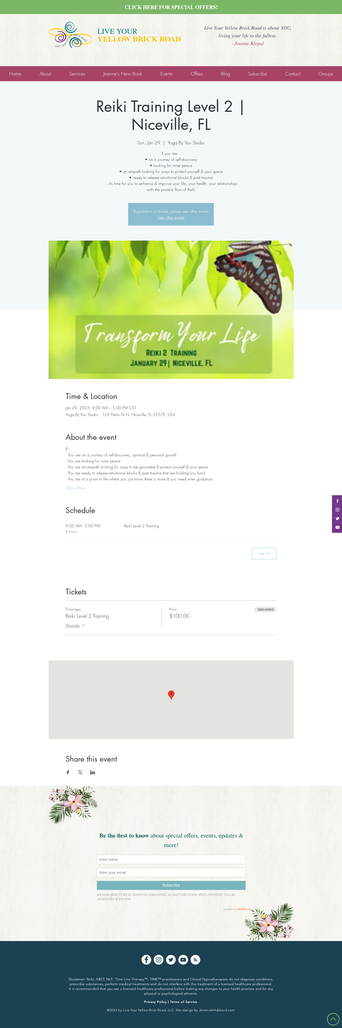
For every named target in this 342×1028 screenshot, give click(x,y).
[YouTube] (183, 960)
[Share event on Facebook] (68, 772)
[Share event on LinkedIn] (92, 772)
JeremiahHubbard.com (217, 1010)
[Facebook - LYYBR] (337, 500)
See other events (171, 217)
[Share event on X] (80, 772)
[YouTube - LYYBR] (337, 527)
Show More (75, 487)
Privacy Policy (155, 1002)
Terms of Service (183, 1002)
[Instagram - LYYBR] (337, 509)
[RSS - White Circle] (195, 960)
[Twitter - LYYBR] (337, 518)
